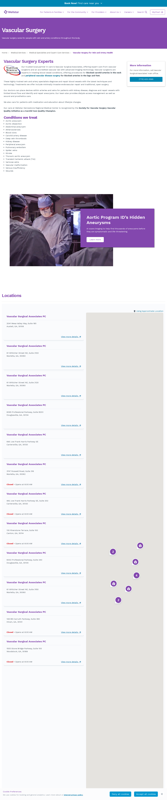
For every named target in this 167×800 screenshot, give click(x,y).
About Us (114, 12)
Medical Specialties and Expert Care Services (49, 53)
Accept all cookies (146, 794)
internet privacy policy (73, 795)
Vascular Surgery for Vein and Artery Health (93, 53)
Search (141, 12)
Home (4, 53)
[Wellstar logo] (11, 12)
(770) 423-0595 (146, 79)
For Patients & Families (51, 12)
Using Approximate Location (149, 311)
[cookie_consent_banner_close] (162, 794)
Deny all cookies (120, 794)
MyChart (156, 12)
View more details (70, 336)
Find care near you (82, 3)
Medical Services (18, 53)
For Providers (98, 12)
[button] (44, 327)
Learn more (95, 239)
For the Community (77, 12)
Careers (128, 12)
